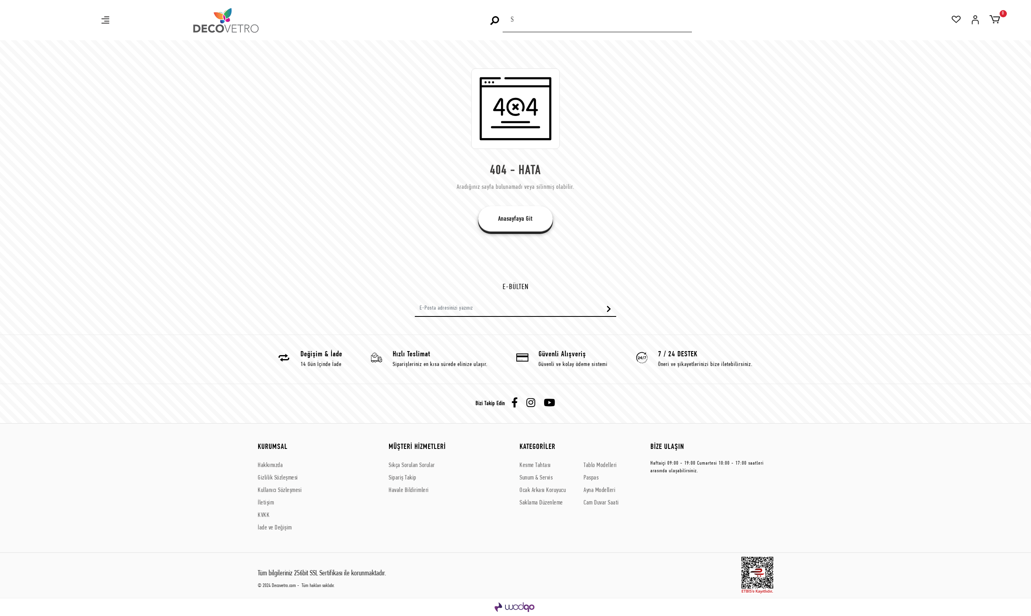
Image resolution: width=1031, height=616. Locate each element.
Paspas (591, 478)
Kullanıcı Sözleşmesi (280, 490)
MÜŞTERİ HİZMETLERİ (417, 447)
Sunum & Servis (536, 478)
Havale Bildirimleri (409, 490)
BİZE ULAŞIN (667, 447)
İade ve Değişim (275, 528)
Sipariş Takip (402, 478)
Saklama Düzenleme (541, 503)
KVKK (263, 515)
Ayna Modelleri (599, 490)
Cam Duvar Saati (601, 503)
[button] (106, 21)
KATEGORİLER (537, 447)
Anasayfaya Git (515, 219)
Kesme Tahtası (535, 465)
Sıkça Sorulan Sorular (412, 465)
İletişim (266, 503)
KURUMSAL (273, 447)
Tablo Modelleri (600, 465)
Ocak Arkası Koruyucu (543, 490)
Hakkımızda (270, 465)
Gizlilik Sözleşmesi (278, 478)
